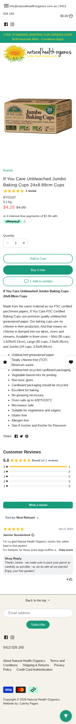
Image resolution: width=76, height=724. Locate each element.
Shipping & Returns (36, 665)
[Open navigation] (6, 6)
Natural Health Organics (43, 699)
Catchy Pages (29, 703)
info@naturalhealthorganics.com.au (33, 6)
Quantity (8, 235)
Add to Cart (38, 258)
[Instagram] (12, 24)
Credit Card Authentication (34, 669)
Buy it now (38, 270)
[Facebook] (6, 24)
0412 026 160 (13, 647)
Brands (8, 170)
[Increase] (24, 243)
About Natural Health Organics (24, 660)
